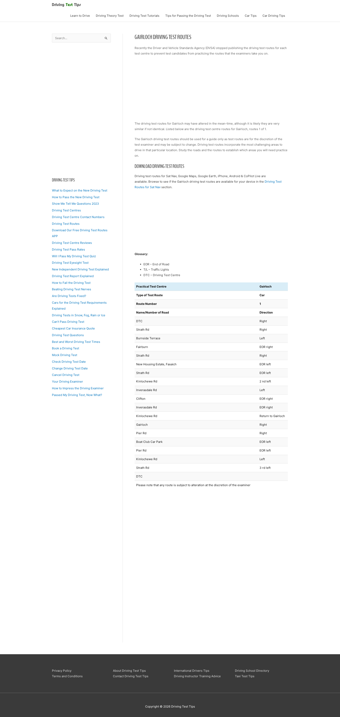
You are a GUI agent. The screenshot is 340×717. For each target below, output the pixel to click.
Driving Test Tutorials (144, 16)
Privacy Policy (61, 671)
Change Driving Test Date (70, 368)
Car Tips (251, 16)
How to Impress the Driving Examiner (78, 388)
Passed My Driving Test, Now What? (77, 395)
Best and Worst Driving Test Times (76, 342)
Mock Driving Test (64, 355)
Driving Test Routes (65, 224)
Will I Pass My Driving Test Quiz (74, 256)
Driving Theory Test (110, 16)
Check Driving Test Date (69, 362)
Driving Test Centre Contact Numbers (78, 217)
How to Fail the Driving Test (71, 283)
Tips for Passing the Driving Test (188, 16)
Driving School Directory (252, 671)
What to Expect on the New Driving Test (79, 190)
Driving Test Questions (68, 335)
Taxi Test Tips (244, 676)
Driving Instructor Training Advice (197, 676)
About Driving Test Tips (129, 671)
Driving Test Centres (66, 210)
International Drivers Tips (191, 671)
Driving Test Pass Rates (68, 249)
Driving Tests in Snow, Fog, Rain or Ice (78, 315)
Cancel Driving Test (65, 375)
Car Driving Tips (273, 16)
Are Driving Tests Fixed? (69, 296)
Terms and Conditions (67, 676)
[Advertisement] (81, 110)
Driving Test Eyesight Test (70, 263)
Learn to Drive (80, 16)
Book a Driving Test (65, 348)
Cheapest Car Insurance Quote (73, 328)
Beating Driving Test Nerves (71, 289)
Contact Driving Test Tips (130, 676)
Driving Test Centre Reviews (72, 243)
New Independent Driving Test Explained (80, 269)
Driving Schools (228, 16)
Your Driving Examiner (67, 381)
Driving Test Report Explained (73, 276)
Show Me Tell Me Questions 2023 (75, 203)
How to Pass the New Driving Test (75, 197)
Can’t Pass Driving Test (68, 322)
